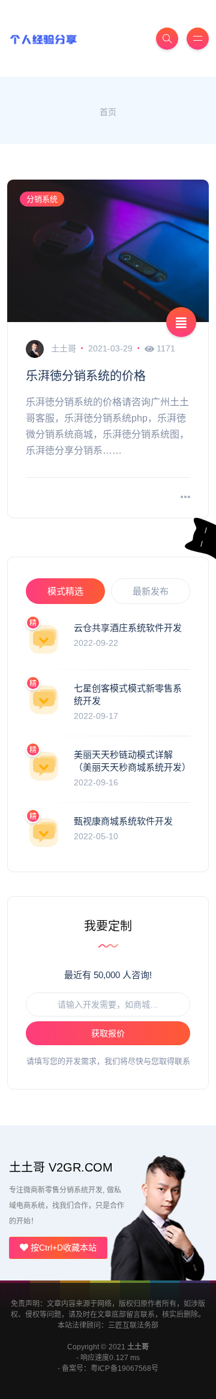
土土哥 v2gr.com (61, 1167)
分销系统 (42, 199)
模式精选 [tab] (65, 591)
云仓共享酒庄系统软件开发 (128, 628)
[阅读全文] (185, 498)
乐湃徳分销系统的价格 (86, 376)
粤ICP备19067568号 (124, 1368)
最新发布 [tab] (151, 591)
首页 (108, 112)
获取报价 (108, 1033)
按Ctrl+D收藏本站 (62, 1247)
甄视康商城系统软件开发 (123, 821)
